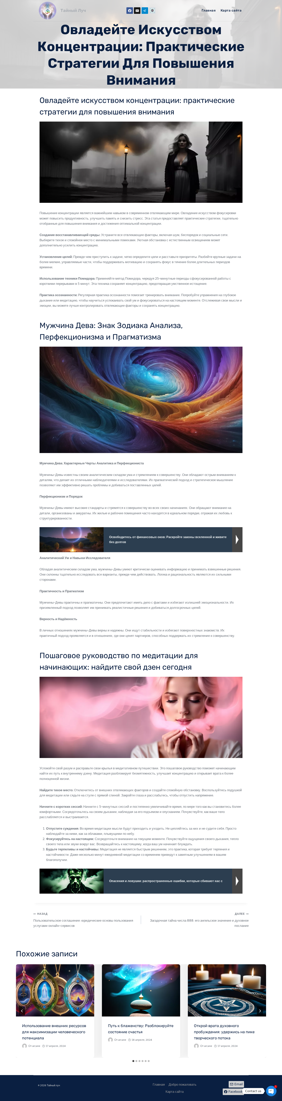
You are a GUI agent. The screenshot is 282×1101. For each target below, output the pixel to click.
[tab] (133, 1061)
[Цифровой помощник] (152, 10)
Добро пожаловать (182, 1084)
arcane (36, 1046)
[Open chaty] (271, 1091)
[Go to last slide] (22, 1011)
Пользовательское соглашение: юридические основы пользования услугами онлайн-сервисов (83, 920)
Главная (209, 10)
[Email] (137, 10)
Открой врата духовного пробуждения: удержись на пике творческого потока (224, 1031)
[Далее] (260, 1011)
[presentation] (55, 990)
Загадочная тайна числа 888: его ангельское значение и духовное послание (199, 920)
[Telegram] (145, 10)
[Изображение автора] (24, 1046)
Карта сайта (231, 10)
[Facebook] (129, 10)
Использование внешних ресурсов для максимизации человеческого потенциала (54, 1031)
